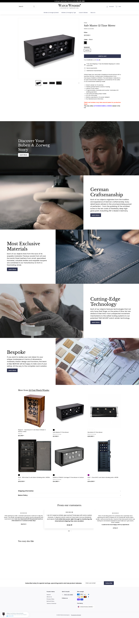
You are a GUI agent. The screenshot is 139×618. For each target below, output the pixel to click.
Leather (87, 50)
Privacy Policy (50, 599)
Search (49, 594)
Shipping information (26, 491)
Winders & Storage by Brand (51, 12)
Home (85, 22)
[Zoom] (48, 48)
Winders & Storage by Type (68, 12)
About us (49, 597)
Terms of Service (51, 603)
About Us (93, 12)
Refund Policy (50, 601)
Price (85, 32)
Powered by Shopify (76, 615)
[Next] (78, 83)
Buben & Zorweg (89, 28)
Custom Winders (83, 12)
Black (85, 42)
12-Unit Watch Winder (39, 390)
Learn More (23, 155)
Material (87, 47)
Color (88, 39)
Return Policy (23, 495)
